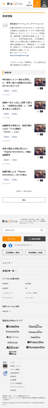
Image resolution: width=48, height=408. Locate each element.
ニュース (6, 262)
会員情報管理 (14, 373)
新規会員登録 (36, 239)
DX (26, 288)
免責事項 (13, 376)
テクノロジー (29, 298)
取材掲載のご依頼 (35, 252)
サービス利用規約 (16, 383)
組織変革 (5, 288)
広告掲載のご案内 (13, 252)
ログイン (13, 239)
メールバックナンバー (22, 245)
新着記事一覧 (8, 270)
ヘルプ (12, 362)
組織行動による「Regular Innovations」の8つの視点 (14, 173)
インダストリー (7, 293)
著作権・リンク (15, 366)
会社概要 (13, 380)
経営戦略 (28, 283)
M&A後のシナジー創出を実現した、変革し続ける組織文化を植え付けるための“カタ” (17, 82)
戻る (24, 200)
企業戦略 (14, 91)
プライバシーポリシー (17, 387)
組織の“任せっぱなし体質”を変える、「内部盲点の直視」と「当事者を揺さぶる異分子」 (17, 105)
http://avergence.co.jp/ (19, 55)
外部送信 (13, 390)
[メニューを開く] (3, 3)
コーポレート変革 (31, 293)
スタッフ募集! (14, 369)
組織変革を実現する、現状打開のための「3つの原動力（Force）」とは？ (17, 128)
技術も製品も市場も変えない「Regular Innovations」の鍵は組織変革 (16, 151)
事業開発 (6, 91)
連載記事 (5, 311)
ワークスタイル (7, 298)
